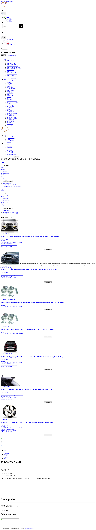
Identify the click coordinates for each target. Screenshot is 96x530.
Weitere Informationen (5, 268)
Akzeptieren (3, 267)
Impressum (14, 268)
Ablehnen (8, 267)
